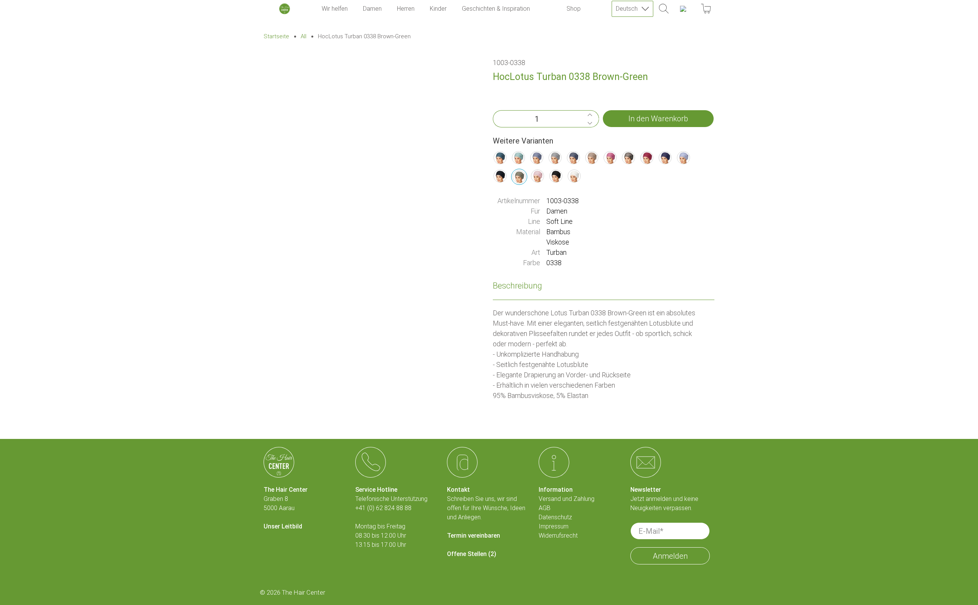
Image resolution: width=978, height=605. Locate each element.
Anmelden (670, 556)
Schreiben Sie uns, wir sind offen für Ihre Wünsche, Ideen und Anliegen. (486, 508)
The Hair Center (303, 592)
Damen (372, 8)
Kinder (438, 8)
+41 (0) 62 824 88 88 (383, 508)
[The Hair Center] (284, 9)
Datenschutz (555, 517)
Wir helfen (335, 8)
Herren (406, 8)
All (303, 36)
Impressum (553, 526)
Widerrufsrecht (558, 535)
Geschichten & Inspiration (496, 8)
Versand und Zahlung (566, 498)
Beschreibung (517, 285)
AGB (545, 508)
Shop (574, 8)
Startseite (276, 36)
